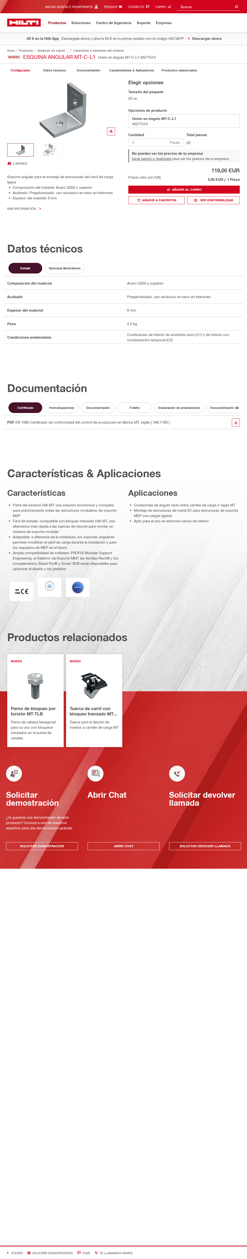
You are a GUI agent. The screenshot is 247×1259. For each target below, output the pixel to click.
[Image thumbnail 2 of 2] (49, 150)
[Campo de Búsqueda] (236, 7)
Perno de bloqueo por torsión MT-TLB (33, 711)
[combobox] (208, 7)
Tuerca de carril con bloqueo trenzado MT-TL (92, 711)
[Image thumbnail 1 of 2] (20, 150)
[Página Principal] (24, 23)
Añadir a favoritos (159, 200)
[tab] (20, 70)
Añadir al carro (187, 189)
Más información (21, 208)
